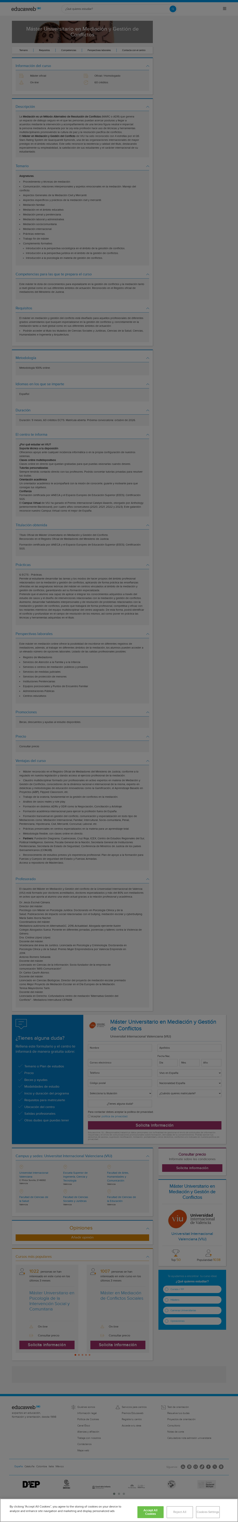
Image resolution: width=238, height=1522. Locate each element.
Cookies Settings (208, 1512)
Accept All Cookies (150, 1512)
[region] (119, 1510)
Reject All (179, 1512)
